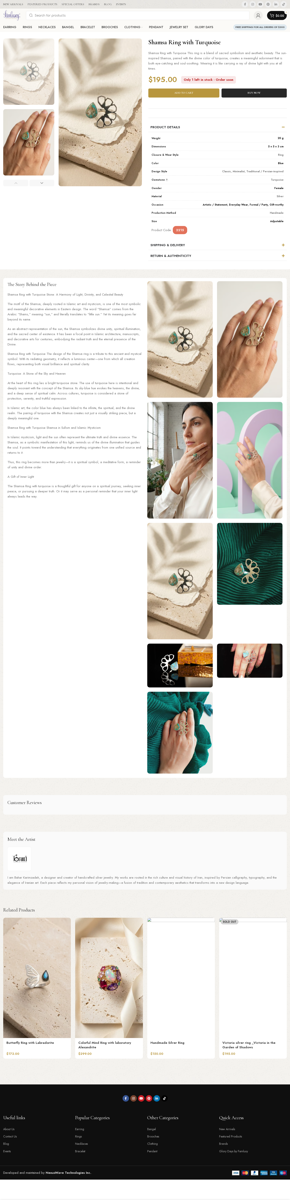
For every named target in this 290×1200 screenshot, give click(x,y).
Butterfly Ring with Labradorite (30, 1042)
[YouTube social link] (260, 4)
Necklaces (81, 1144)
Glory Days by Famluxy (233, 1151)
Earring (79, 1129)
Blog (6, 1144)
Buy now (254, 93)
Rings (78, 1136)
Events (7, 1151)
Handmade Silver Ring (167, 1042)
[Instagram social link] (252, 4)
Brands (223, 1144)
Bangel (151, 1129)
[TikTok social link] (283, 4)
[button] (15, 183)
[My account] (258, 15)
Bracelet (80, 1151)
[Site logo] (12, 15)
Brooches (153, 1136)
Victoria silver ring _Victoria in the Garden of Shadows (248, 1045)
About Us (8, 1129)
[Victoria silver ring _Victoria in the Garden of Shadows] (253, 978)
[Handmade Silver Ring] (181, 978)
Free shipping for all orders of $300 (260, 27)
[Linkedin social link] (276, 4)
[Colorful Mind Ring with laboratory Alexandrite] (109, 978)
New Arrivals (227, 1129)
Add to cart (183, 93)
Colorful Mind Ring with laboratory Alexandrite (104, 1045)
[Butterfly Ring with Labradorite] (37, 978)
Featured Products (230, 1136)
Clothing (152, 1144)
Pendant (152, 1151)
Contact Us (10, 1136)
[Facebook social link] (245, 4)
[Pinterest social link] (268, 4)
